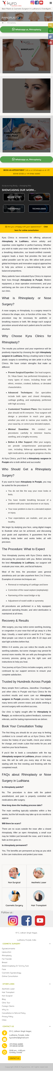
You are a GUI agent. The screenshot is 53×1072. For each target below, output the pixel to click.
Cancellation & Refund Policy (13, 1013)
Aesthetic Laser (38, 882)
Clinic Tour (6, 1002)
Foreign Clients (8, 1006)
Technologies (39, 209)
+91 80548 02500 (16, 1046)
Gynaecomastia (8, 948)
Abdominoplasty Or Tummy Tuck (15, 966)
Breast (4, 962)
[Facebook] (37, 2)
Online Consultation (10, 976)
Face (4, 969)
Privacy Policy (7, 1016)
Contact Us (14, 1058)
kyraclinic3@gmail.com (19, 1037)
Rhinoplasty (11, 23)
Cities (4, 1020)
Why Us (5, 1009)
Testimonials (13, 209)
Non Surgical (14, 882)
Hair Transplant (38, 905)
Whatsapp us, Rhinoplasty (28, 29)
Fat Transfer (7, 959)
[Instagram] (32, 2)
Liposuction (6, 952)
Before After (13, 197)
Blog (4, 999)
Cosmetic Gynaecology (11, 973)
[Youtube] (41, 2)
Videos (39, 197)
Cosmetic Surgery (14, 905)
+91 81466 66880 (16, 1044)
